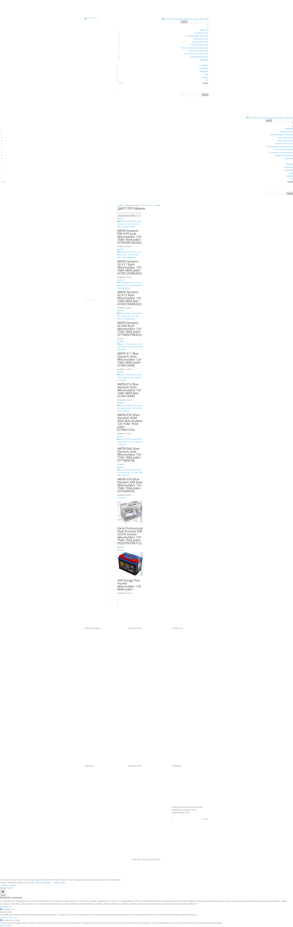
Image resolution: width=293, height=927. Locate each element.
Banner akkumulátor (138, 645)
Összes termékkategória (96, 750)
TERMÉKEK (204, 30)
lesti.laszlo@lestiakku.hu (183, 782)
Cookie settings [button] (59, 882)
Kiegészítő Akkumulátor (199, 57)
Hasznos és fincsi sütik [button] (8, 917)
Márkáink (204, 65)
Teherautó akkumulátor (199, 45)
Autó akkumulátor (201, 33)
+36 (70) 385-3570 (180, 800)
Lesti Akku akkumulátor (139, 715)
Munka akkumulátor (94, 697)
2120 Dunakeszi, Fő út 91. (184, 697)
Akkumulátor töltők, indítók (98, 733)
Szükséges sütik (9, 909)
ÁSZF (130, 782)
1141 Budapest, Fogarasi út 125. (187, 662)
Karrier (88, 800)
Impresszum (134, 800)
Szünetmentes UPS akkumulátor (196, 54)
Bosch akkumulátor (137, 662)
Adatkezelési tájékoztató (139, 817)
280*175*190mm (146, 205)
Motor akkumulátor (201, 39)
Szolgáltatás (203, 68)
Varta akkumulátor (137, 750)
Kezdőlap (120, 205)
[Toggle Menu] (207, 27)
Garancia (89, 782)
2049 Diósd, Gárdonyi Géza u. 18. (187, 715)
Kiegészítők (204, 60)
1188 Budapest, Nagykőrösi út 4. (187, 680)
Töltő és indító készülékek (198, 51)
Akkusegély (204, 71)
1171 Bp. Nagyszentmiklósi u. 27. (187, 645)
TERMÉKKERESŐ (95, 205)
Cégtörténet (90, 817)
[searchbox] (191, 94)
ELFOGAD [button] (4, 885)
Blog (206, 74)
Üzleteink (204, 77)
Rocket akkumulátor (137, 733)
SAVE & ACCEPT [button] (6, 925)
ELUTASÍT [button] (12, 885)
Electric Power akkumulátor (141, 680)
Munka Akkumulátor (200, 42)
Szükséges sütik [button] (6, 906)
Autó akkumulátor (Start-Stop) (197, 36)
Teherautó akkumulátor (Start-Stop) (194, 48)
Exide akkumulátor (137, 697)
